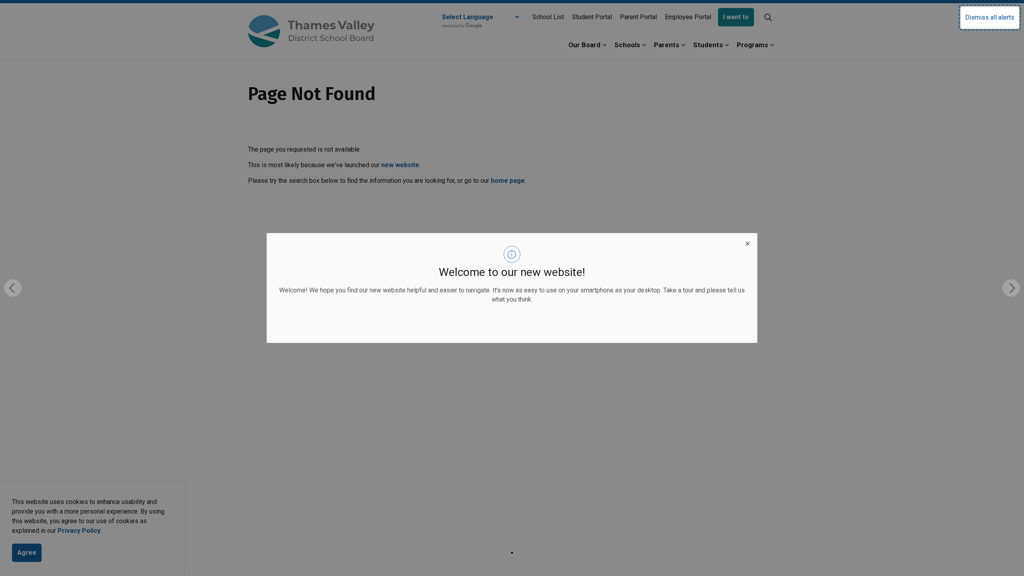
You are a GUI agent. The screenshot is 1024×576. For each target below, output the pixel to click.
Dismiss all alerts (989, 17)
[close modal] (747, 242)
